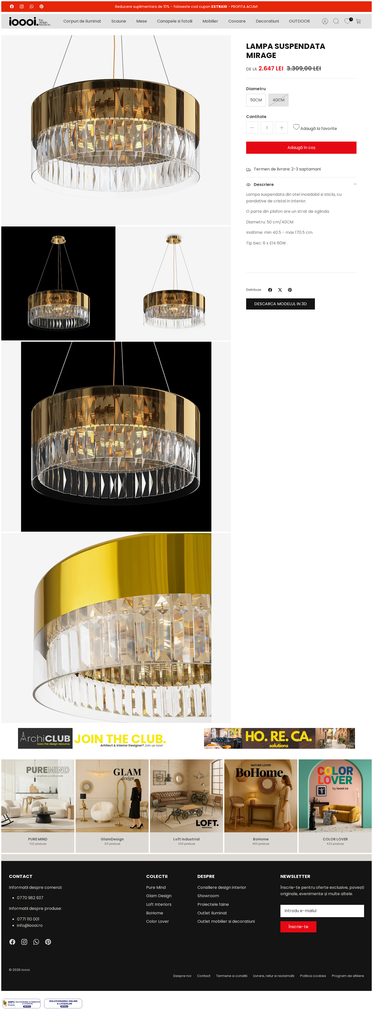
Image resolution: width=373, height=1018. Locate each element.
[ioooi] (30, 21)
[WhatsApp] (32, 6)
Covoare (237, 21)
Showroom (208, 896)
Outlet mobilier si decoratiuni (226, 921)
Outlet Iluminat (212, 913)
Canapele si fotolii (174, 21)
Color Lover (157, 921)
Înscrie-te (298, 927)
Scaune (118, 21)
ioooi (25, 969)
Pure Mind (156, 887)
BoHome (154, 913)
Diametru (256, 89)
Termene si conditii (231, 975)
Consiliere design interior (221, 887)
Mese (141, 21)
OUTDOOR (299, 21)
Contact (203, 975)
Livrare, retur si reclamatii (273, 975)
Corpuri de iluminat (82, 21)
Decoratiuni (267, 21)
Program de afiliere (348, 975)
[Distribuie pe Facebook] (270, 289)
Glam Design (159, 896)
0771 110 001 (28, 919)
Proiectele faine (213, 904)
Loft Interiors (159, 904)
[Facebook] (12, 6)
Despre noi (182, 975)
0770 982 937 (30, 898)
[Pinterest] (41, 6)
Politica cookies (313, 975)
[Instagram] (22, 6)
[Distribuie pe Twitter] (280, 289)
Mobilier (210, 21)
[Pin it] (290, 289)
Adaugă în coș (301, 147)
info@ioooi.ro (30, 925)
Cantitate (256, 117)
